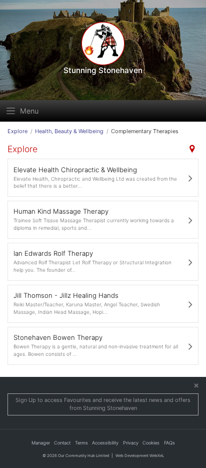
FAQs (169, 442)
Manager (41, 442)
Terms (81, 442)
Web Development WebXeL (140, 455)
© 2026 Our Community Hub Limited (76, 455)
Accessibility (105, 442)
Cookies (151, 442)
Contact (62, 442)
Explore (18, 131)
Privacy (130, 442)
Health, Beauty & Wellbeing (69, 131)
